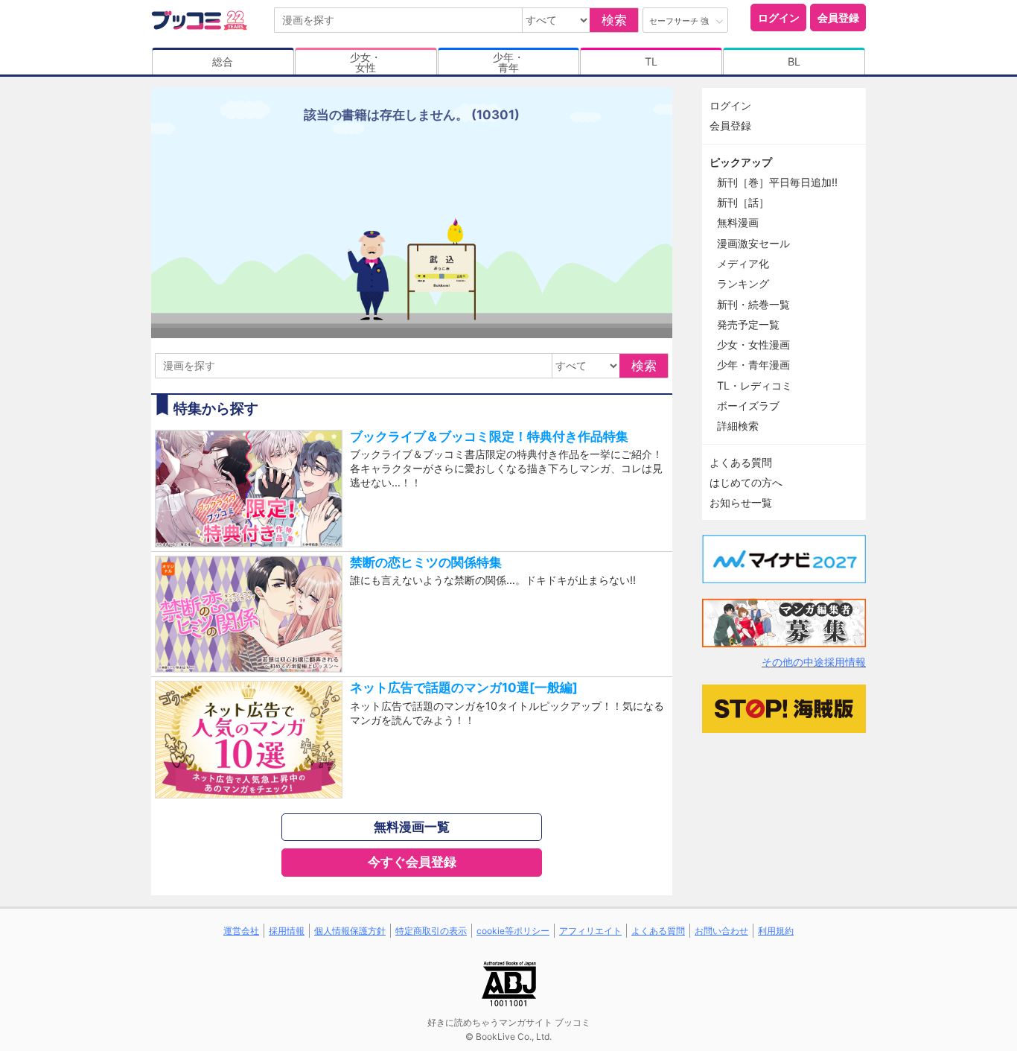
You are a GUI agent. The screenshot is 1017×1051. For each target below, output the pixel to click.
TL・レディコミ (754, 385)
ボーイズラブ (748, 405)
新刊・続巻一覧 (753, 304)
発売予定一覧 (748, 324)
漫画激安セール (753, 243)
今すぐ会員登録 (412, 861)
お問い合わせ (721, 930)
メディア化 (743, 263)
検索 (614, 20)
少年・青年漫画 (753, 364)
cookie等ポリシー (512, 930)
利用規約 (776, 930)
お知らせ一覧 (741, 502)
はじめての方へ (746, 482)
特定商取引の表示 (431, 930)
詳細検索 (738, 425)
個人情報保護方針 (350, 930)
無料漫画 (738, 222)
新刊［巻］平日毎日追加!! (777, 182)
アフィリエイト (590, 930)
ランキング (743, 283)
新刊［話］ (743, 202)
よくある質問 (741, 462)
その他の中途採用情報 (814, 661)
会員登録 (838, 17)
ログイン (779, 17)
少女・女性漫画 (753, 344)
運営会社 (241, 930)
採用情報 (287, 930)
